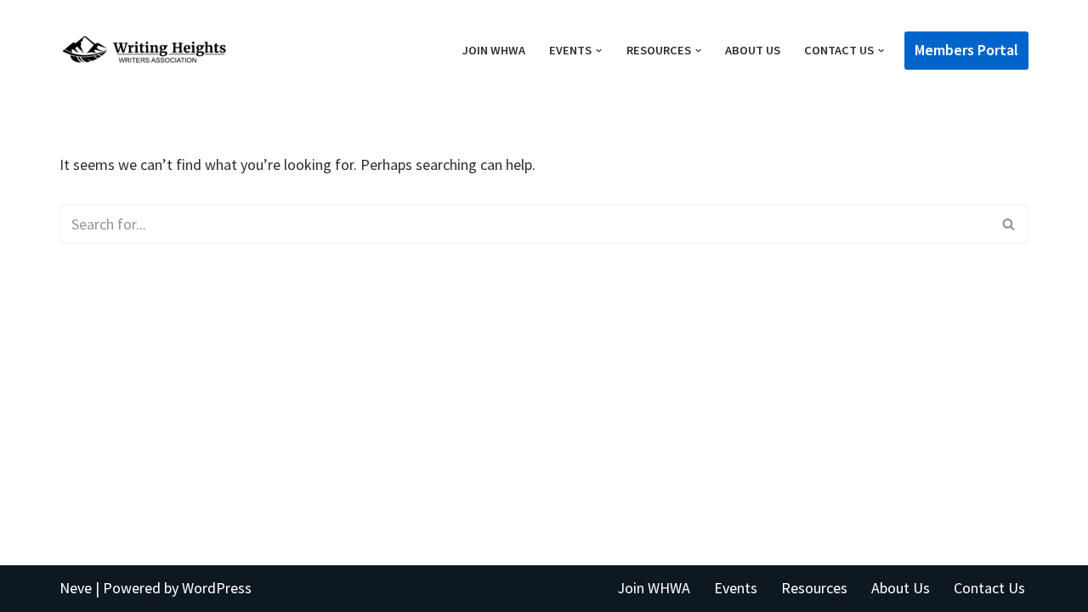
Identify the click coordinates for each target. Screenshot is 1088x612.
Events (735, 588)
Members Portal (966, 50)
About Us (752, 50)
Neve (76, 588)
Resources (814, 588)
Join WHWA (493, 50)
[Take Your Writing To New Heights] (145, 50)
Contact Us (989, 588)
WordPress (217, 588)
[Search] (1009, 224)
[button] (599, 51)
